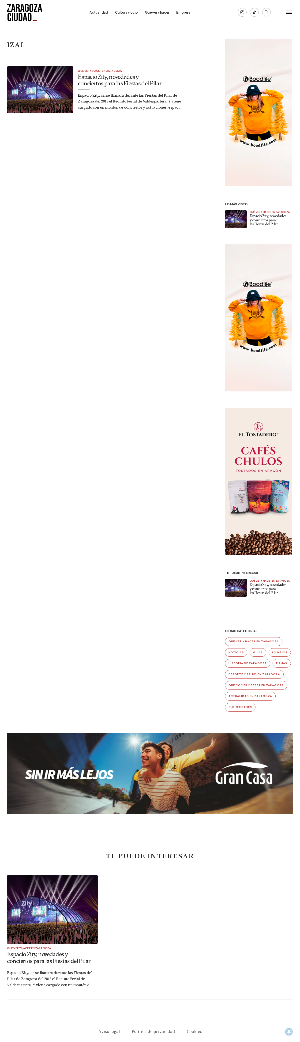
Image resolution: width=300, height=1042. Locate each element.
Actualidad (99, 12)
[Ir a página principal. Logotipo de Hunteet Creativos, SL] (24, 12)
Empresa (183, 12)
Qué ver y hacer (157, 12)
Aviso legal (109, 1031)
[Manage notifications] (289, 1031)
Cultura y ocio (126, 12)
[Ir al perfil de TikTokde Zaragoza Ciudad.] (254, 12)
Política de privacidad (153, 1031)
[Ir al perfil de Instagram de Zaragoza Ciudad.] (242, 12)
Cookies (194, 1031)
